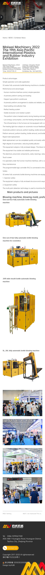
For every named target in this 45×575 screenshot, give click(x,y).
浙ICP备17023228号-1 (11, 557)
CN (36, 3)
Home (5, 38)
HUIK (13, 565)
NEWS (10, 38)
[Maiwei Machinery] (12, 3)
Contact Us (12, 548)
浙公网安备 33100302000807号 (17, 562)
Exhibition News (20, 38)
